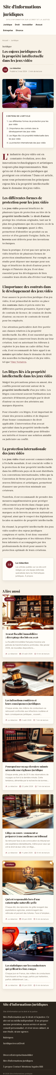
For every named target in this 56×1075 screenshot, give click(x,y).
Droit (17, 24)
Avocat (39, 24)
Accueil (5, 40)
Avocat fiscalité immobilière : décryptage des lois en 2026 (21, 635)
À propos (29, 576)
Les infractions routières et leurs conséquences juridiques (23, 702)
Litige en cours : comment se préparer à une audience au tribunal (26, 834)
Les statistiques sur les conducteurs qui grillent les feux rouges (25, 967)
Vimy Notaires (18, 361)
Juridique (7, 24)
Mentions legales (30, 1066)
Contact (17, 1066)
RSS (41, 1066)
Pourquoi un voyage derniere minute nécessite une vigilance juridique (26, 768)
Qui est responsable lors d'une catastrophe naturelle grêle (22, 900)
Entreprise (8, 30)
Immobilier (28, 24)
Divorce (19, 30)
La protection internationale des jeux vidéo (27, 143)
